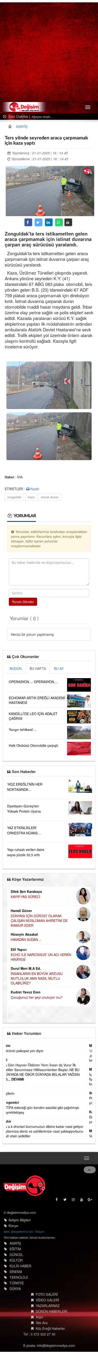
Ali (11, 1059)
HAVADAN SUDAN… (25, 939)
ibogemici (17, 1102)
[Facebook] (28, 222)
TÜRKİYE (17, 1283)
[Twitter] (38, 222)
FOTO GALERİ (47, 1294)
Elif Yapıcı (18, 949)
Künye (13, 1225)
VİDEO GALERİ (47, 1300)
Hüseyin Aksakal (23, 934)
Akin (12, 1045)
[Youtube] (82, 1201)
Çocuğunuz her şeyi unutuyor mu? (36, 997)
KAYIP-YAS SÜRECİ (24, 896)
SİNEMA (16, 1271)
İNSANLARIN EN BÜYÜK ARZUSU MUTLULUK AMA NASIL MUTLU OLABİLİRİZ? (36, 978)
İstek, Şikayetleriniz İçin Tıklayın (24, 1231)
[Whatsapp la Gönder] (59, 222)
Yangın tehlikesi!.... (23, 729)
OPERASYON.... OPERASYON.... (33, 681)
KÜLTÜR (16, 1260)
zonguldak (14, 497)
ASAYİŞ (21, 126)
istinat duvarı (50, 497)
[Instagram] (73, 1201)
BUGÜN (16, 668)
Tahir (13, 1121)
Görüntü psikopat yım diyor (29, 1050)
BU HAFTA (38, 668)
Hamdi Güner (20, 910)
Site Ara (42, 1322)
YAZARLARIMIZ (48, 1305)
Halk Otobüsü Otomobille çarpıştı (33, 745)
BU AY (59, 668)
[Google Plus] (90, 1201)
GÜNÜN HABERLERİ (51, 1311)
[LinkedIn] (49, 222)
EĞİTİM (15, 1248)
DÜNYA (15, 1288)
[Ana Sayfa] (24, 1185)
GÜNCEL (16, 1254)
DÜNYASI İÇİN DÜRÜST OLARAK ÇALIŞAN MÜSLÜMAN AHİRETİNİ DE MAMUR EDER (38, 920)
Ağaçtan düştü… (35, 117)
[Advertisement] (49, 51)
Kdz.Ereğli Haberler (50, 1328)
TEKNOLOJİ (19, 1277)
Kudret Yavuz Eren (25, 992)
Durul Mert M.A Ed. (25, 968)
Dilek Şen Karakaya (25, 891)
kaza (31, 497)
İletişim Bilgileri (20, 1220)
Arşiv (39, 1317)
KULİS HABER (20, 1266)
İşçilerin (14, 1093)
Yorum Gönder (23, 601)
